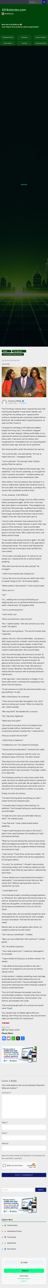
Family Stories (10, 1225)
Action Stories (8, 43)
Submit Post (10, 1243)
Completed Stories (7, 37)
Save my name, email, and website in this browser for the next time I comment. (23, 1156)
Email (4, 1133)
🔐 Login (24, 1262)
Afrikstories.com (14, 10)
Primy (18, 401)
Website (5, 1143)
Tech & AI (24, 43)
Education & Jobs (41, 43)
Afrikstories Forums (13, 1231)
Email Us (24, 1281)
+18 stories (24, 37)
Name (5, 1122)
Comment (6, 1093)
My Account (10, 1249)
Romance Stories (41, 37)
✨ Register (24, 1271)
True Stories (6, 364)
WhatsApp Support (24, 1278)
